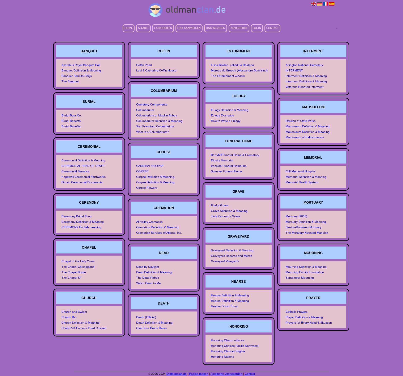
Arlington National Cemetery (304, 65)
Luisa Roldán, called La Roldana (232, 65)
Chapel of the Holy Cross (78, 261)
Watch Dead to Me (148, 283)
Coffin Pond (144, 65)
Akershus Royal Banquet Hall (80, 65)
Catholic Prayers (296, 311)
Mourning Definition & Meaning (306, 266)
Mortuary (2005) (296, 216)
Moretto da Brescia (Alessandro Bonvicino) (239, 70)
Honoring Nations (222, 356)
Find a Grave (219, 205)
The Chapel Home (73, 272)
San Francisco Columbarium (155, 126)
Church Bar (69, 317)
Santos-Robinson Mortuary (303, 227)
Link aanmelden (189, 28)
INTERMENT (294, 70)
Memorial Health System (302, 182)
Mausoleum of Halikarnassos (305, 137)
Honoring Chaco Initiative (227, 340)
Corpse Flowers (146, 187)
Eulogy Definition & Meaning (229, 110)
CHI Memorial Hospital (300, 171)
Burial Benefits (71, 121)
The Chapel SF (71, 277)
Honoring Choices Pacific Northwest (234, 345)
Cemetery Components (151, 104)
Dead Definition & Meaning (154, 272)
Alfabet (143, 28)
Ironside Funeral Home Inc (228, 166)
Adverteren (238, 28)
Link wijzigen (215, 28)
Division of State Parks (300, 121)
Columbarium (145, 110)
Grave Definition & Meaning (229, 210)
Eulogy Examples (222, 115)
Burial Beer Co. (71, 115)
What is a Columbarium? (152, 131)
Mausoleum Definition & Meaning (308, 126)
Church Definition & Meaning (80, 322)
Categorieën (163, 28)
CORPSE (142, 171)
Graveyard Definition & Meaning (232, 250)
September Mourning (300, 277)
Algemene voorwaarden (226, 373)
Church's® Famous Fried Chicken (83, 328)
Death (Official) (146, 317)
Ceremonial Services (75, 171)
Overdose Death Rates (151, 328)
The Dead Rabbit (147, 277)
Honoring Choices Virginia (228, 351)
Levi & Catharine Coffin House (156, 70)
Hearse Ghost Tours (224, 306)
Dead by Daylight (147, 266)
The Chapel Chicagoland (77, 266)
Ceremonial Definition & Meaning (83, 160)
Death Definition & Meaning (154, 322)
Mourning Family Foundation (305, 272)
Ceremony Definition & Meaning (82, 221)
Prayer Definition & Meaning (304, 317)
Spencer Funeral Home (226, 171)
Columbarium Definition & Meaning (159, 121)
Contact (272, 28)
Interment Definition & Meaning (306, 76)
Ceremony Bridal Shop (76, 216)
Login (257, 28)
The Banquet (70, 81)
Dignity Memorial (222, 160)
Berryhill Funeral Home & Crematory (235, 155)
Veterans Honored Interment (304, 86)
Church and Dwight (74, 311)
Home (128, 28)
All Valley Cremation (149, 221)
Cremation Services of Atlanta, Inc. (159, 232)
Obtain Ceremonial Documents (81, 182)
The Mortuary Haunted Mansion (307, 232)
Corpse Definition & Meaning (155, 176)
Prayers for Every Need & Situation (309, 322)
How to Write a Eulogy (225, 121)
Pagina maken (198, 373)
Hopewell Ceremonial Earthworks (83, 176)
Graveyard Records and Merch (231, 255)
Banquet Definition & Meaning (81, 70)
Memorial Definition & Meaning (306, 176)
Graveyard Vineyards (225, 261)
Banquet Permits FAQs (76, 76)
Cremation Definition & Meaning (157, 227)
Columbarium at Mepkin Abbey (156, 115)
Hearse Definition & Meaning (230, 295)
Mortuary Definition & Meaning (306, 221)
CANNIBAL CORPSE (150, 166)
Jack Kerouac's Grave (225, 216)
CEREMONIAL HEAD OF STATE (82, 166)
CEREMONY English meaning (81, 227)
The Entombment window (228, 76)
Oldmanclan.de (176, 373)
